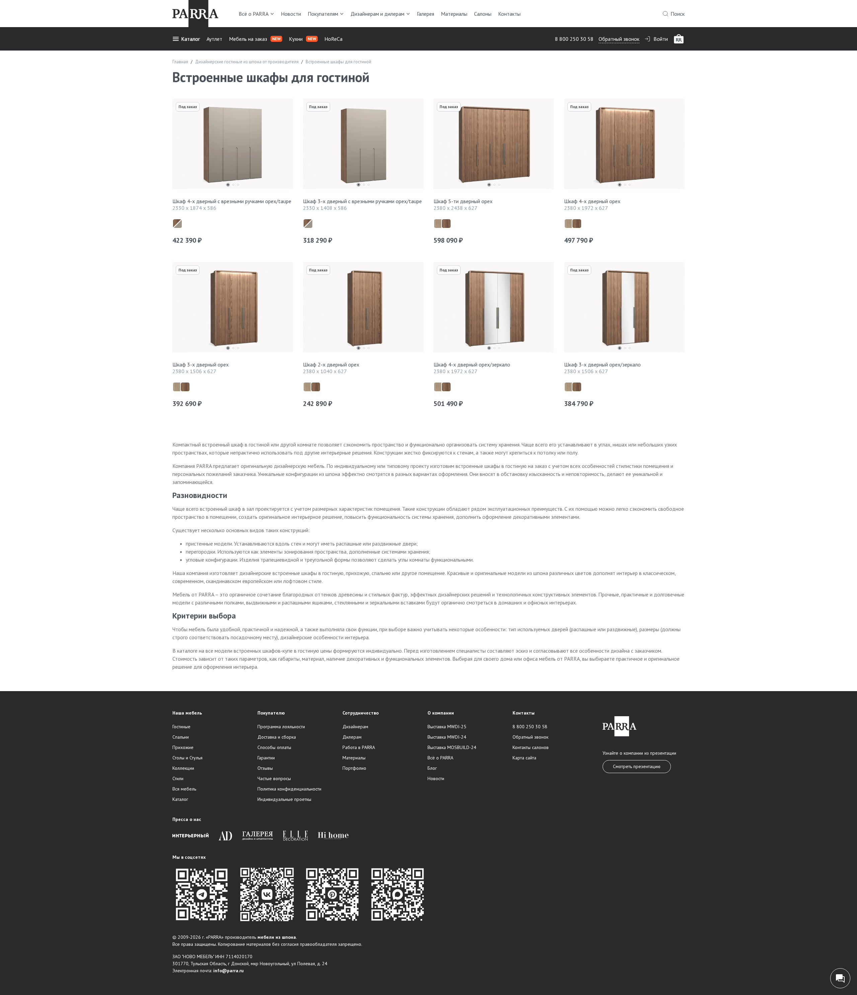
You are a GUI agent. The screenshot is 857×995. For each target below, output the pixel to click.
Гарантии (266, 758)
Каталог (190, 38)
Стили (177, 778)
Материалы (454, 13)
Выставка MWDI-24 (446, 737)
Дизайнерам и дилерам (377, 13)
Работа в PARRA (358, 747)
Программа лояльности (281, 727)
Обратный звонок (619, 38)
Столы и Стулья (187, 758)
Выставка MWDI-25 (446, 727)
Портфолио (354, 768)
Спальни (180, 737)
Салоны (482, 13)
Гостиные (181, 727)
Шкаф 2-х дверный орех (331, 364)
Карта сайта (524, 758)
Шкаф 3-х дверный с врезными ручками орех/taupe (362, 201)
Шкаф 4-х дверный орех (592, 201)
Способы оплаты (274, 747)
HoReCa (333, 38)
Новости (291, 13)
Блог (432, 768)
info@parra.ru (228, 971)
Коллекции (183, 768)
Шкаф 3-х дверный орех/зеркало (602, 364)
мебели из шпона (276, 937)
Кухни (302, 38)
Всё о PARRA (253, 13)
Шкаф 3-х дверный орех (200, 364)
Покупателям (323, 13)
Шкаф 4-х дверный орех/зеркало (472, 364)
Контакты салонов (531, 747)
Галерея (425, 13)
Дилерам (352, 737)
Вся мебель (184, 789)
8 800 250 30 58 (574, 38)
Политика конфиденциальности (289, 789)
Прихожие (182, 747)
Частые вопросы (274, 778)
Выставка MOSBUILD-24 (451, 747)
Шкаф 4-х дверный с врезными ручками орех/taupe (231, 201)
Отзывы (265, 768)
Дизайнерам (355, 727)
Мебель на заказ (255, 38)
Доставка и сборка (276, 737)
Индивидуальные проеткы (284, 799)
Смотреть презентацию (636, 766)
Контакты (509, 13)
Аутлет (214, 38)
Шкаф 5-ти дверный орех (463, 201)
